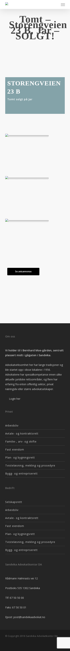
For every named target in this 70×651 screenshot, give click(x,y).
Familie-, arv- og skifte (21, 441)
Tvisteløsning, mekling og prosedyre (30, 465)
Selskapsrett (13, 502)
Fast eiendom (14, 449)
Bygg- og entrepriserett (21, 473)
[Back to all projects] (34, 48)
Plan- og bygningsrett (20, 457)
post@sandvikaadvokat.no (29, 617)
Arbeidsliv (11, 425)
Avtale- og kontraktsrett (21, 433)
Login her (14, 398)
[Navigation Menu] (63, 4)
